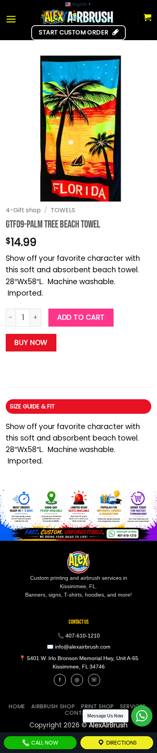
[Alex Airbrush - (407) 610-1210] (77, 17)
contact (79, 713)
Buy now (31, 342)
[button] (11, 19)
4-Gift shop (23, 210)
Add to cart (81, 317)
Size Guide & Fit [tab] (32, 406)
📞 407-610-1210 (79, 636)
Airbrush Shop (53, 706)
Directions (121, 742)
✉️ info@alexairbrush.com (79, 647)
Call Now (44, 742)
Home (17, 706)
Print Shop (97, 706)
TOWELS (63, 210)
